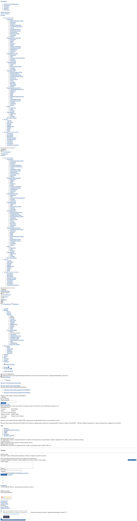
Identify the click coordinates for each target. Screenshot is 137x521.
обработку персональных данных (19, 473)
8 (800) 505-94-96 (5, 12)
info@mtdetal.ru (6, 377)
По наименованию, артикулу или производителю (13, 519)
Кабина (12, 40)
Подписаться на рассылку (4, 501)
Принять (6, 517)
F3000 (5, 432)
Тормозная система (15, 30)
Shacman (6, 428)
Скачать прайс (4, 503)
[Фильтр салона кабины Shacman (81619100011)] (17, 390)
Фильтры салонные (9, 435)
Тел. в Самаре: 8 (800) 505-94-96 (5, 507)
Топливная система (15, 29)
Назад (8, 311)
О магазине (10, 348)
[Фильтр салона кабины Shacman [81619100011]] (17, 392)
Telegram (8, 380)
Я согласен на (15, 473)
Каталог (9, 313)
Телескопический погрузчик (11, 430)
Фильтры (6, 434)
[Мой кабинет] (1, 306)
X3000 (5, 431)
